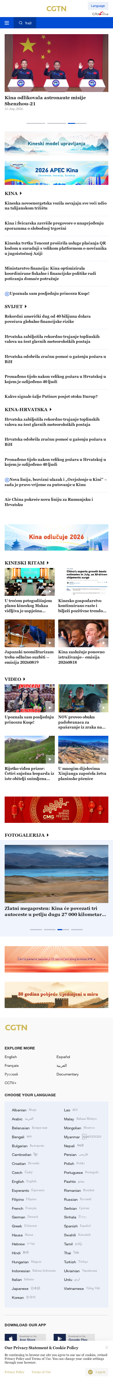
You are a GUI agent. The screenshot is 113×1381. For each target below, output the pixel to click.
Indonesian (34, 1270)
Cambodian (24, 1154)
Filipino (24, 1199)
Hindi (20, 1252)
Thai (71, 1252)
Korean (24, 1297)
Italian (23, 1279)
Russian (77, 1199)
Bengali (22, 1136)
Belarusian (29, 1127)
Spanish (77, 1225)
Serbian (76, 1208)
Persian (76, 1154)
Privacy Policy (14, 1372)
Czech (22, 1172)
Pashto (74, 1181)
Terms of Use (41, 1372)
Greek (24, 1225)
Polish (74, 1163)
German (25, 1216)
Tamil (73, 1243)
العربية (62, 1065)
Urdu (72, 1279)
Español (63, 1056)
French (24, 1208)
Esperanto (28, 1190)
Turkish (76, 1261)
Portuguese (81, 1172)
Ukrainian (80, 1270)
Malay (80, 1118)
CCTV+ (11, 1082)
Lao (71, 1109)
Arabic (22, 1118)
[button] (35, 123)
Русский (11, 1074)
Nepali (73, 1145)
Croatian (25, 1163)
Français (12, 1065)
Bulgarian (28, 1145)
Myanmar (82, 1136)
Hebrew (23, 1243)
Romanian (79, 1190)
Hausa (22, 1234)
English (11, 1056)
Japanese (26, 1288)
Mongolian (79, 1127)
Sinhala (75, 1216)
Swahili (77, 1234)
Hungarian (26, 1261)
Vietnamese (82, 1288)
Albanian (24, 1109)
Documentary (68, 1074)
